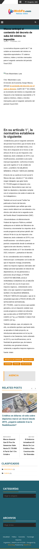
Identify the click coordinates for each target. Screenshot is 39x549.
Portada (16, 364)
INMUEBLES (8, 469)
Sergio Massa (28, 359)
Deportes (18, 540)
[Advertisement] (12, 506)
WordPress (27, 545)
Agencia (6, 41)
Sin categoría (26, 364)
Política (14, 537)
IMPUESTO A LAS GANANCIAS (13, 359)
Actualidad (6, 537)
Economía (8, 364)
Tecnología (30, 537)
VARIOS (6, 473)
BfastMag (11, 545)
